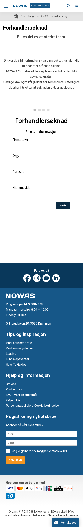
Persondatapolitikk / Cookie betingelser (33, 405)
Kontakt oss (14, 389)
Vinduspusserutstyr (19, 343)
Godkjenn (15, 460)
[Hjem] (20, 6)
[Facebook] (27, 278)
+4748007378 (33, 304)
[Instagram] (37, 278)
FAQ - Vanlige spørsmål (21, 395)
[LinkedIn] (56, 278)
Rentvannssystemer (19, 348)
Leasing (11, 354)
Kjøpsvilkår (13, 400)
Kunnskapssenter (17, 359)
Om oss (11, 384)
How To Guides (16, 364)
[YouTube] (46, 278)
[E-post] (41, 443)
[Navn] (41, 434)
